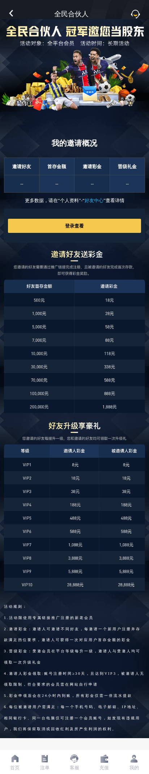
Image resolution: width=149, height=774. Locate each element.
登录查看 (74, 226)
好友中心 (94, 200)
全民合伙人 (71, 14)
